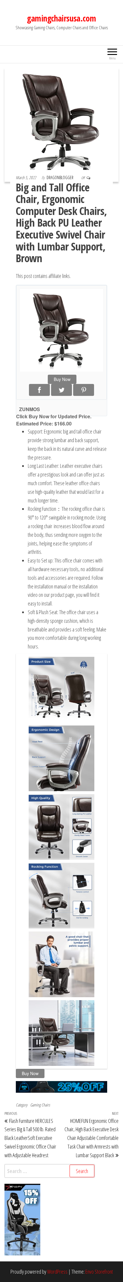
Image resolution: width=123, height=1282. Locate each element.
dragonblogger (60, 177)
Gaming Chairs (40, 1105)
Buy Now (62, 379)
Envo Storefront (99, 1271)
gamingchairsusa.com (61, 18)
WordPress (57, 1271)
